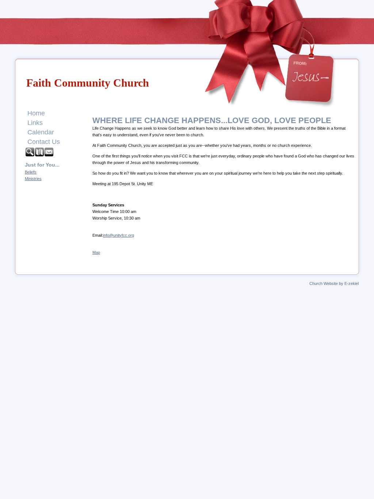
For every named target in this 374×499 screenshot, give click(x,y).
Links (35, 122)
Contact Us (43, 141)
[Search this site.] (30, 154)
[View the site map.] (40, 154)
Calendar (40, 132)
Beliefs (31, 172)
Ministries (33, 178)
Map (96, 252)
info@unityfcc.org (118, 235)
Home (36, 113)
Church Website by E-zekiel (334, 283)
